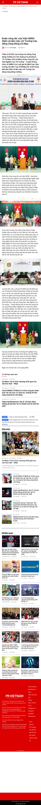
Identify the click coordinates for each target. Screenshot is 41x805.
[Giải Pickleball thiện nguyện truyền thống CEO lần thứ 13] (30, 590)
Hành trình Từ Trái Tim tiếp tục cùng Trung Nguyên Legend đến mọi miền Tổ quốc (29, 551)
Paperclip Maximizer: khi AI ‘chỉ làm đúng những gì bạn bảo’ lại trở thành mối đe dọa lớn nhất (20, 404)
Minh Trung (16, 523)
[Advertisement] (20, 24)
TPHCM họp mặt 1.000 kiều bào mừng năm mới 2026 (10, 598)
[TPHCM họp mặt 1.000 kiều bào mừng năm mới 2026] (11, 590)
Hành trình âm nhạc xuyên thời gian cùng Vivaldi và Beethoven (29, 623)
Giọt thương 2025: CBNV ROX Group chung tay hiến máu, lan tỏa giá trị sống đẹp (10, 647)
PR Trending (16, 500)
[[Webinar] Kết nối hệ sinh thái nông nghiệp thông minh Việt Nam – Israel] (7, 519)
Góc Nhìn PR (5, 399)
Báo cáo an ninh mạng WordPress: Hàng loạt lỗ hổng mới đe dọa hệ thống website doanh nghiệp (10, 551)
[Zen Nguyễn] (3, 48)
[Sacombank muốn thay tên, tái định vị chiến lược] (30, 566)
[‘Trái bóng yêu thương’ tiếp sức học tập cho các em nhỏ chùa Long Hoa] (30, 637)
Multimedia (5, 379)
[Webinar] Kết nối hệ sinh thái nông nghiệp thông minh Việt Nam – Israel (26, 519)
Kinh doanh (5, 388)
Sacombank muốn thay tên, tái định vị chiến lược (30, 575)
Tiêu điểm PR (5, 556)
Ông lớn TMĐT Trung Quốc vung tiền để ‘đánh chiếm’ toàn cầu (10, 576)
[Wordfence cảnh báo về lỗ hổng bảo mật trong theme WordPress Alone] (30, 662)
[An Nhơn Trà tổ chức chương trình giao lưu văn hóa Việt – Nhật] (20, 444)
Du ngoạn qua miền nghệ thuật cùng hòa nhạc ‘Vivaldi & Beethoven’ (10, 623)
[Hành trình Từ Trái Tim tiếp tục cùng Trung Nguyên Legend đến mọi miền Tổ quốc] (30, 541)
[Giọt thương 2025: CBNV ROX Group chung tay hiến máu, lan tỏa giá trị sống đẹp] (11, 637)
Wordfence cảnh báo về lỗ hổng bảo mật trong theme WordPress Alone (29, 671)
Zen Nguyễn (13, 47)
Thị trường (4, 580)
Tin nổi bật (5, 6)
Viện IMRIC (32, 417)
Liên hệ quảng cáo (20, 803)
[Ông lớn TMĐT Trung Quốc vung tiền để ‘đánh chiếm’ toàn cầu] (11, 566)
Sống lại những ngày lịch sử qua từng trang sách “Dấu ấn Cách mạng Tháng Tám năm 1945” (10, 672)
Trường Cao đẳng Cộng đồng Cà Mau (18, 417)
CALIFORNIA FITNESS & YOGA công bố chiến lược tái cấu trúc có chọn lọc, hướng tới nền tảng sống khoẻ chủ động (20, 393)
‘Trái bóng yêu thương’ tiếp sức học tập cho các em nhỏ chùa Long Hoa (29, 646)
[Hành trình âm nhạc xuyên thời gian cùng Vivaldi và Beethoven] (30, 613)
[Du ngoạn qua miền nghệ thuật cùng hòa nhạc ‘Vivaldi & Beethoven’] (11, 613)
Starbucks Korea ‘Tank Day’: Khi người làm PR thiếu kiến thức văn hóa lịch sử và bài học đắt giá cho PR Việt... (25, 506)
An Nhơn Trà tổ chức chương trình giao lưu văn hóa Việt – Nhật (19, 383)
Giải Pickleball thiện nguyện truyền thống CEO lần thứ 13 (29, 599)
